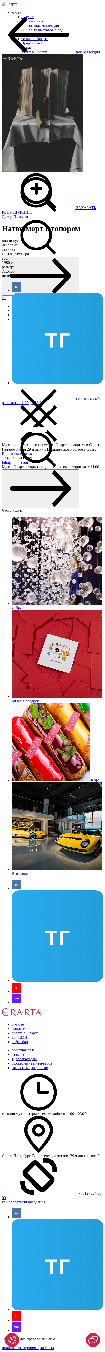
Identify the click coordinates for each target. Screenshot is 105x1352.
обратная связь (24, 1050)
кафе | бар (20, 1042)
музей (16, 12)
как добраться (13, 1202)
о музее (18, 1024)
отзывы (18, 1054)
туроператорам (24, 1059)
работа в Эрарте (25, 1033)
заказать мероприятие (30, 1068)
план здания (35, 1202)
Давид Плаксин (15, 217)
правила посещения (18, 1348)
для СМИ (19, 1037)
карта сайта (44, 1348)
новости (18, 1029)
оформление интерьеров (32, 1063)
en (4, 298)
